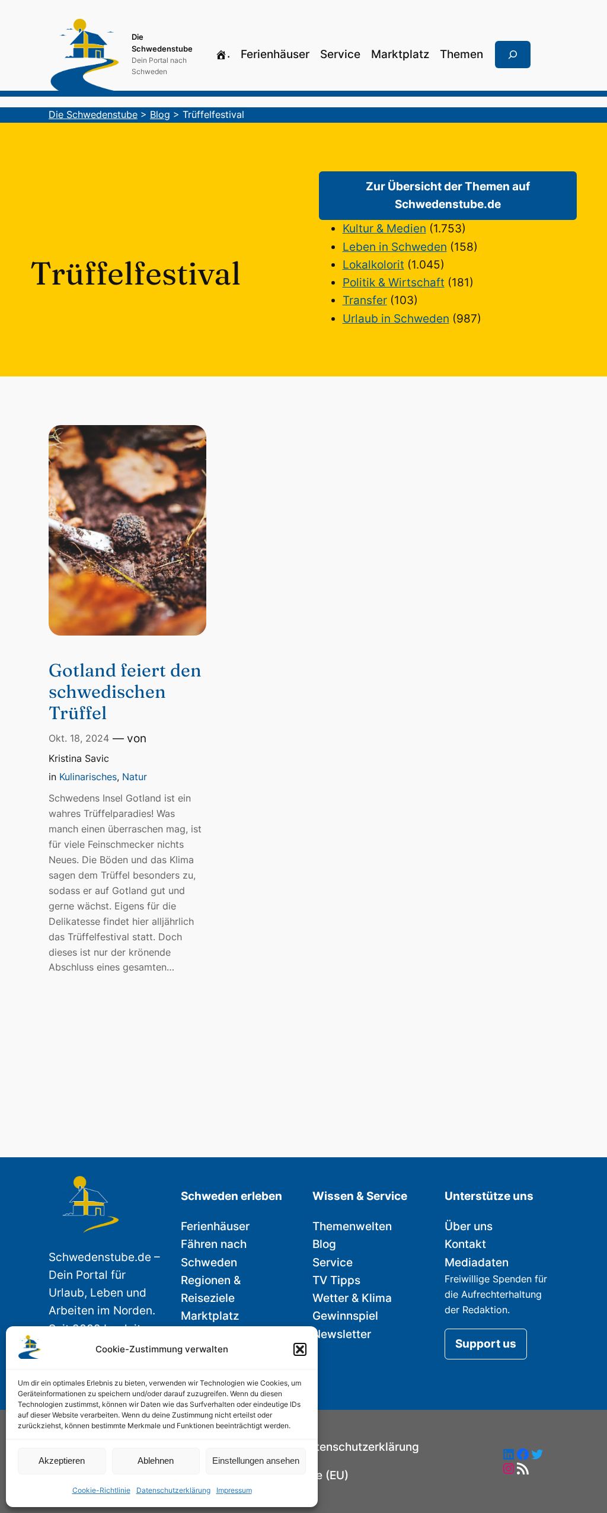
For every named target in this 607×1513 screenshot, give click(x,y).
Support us (485, 1344)
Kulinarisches (88, 777)
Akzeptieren (62, 1460)
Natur (134, 777)
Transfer (365, 300)
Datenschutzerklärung (173, 1490)
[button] (300, 1349)
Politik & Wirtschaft (394, 282)
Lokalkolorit (373, 265)
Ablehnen (156, 1460)
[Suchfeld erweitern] (513, 54)
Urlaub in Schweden (396, 318)
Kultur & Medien (384, 228)
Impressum (234, 1490)
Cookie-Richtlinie (101, 1490)
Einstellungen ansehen (255, 1460)
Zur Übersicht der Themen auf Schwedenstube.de (448, 195)
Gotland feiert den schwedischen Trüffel (125, 692)
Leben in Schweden (395, 247)
